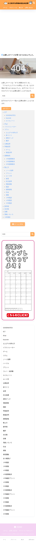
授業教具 (7, 155)
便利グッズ (9, 138)
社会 (7, 192)
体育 (7, 178)
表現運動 (6, 454)
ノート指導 (9, 170)
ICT (5, 112)
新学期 (6, 206)
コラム (6, 129)
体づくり (9, 135)
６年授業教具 (10, 164)
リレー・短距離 (8, 371)
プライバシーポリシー (26, 530)
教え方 (21, 7)
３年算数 (6, 466)
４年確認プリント (9, 478)
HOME (19, 527)
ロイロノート (10, 121)
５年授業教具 (10, 161)
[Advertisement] (18, 31)
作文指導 (9, 181)
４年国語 (9, 200)
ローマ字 (9, 176)
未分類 (6, 209)
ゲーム (5, 7)
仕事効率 (7, 144)
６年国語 (7, 217)
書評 (7, 140)
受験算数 (9, 184)
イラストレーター (10, 126)
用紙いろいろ (8, 214)
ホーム (5, 530)
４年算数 (6, 482)
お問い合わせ (29, 7)
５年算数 (6, 498)
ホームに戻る (18, 224)
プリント (9, 173)
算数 (7, 195)
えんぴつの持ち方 (12, 132)
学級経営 (7, 146)
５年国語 (9, 203)
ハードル (6, 363)
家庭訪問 (9, 152)
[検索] (32, 96)
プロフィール (13, 7)
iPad (5, 124)
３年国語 (9, 197)
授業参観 (9, 189)
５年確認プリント (9, 494)
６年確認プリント (9, 510)
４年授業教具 (10, 159)
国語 (7, 187)
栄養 (5, 211)
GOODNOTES (11, 115)
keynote (8, 118)
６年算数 (6, 514)
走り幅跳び (6, 458)
